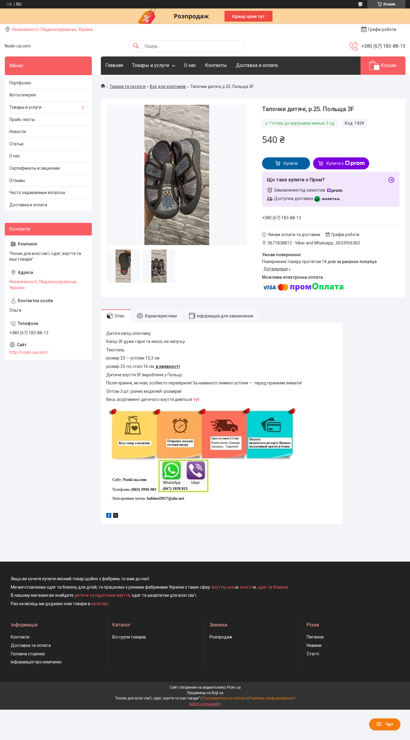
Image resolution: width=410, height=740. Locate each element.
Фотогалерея (22, 94)
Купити (291, 163)
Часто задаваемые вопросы (37, 192)
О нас (190, 65)
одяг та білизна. (273, 587)
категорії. (100, 603)
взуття (218, 587)
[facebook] (108, 516)
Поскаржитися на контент (225, 698)
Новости (17, 131)
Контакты (216, 65)
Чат (389, 724)
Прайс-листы (22, 119)
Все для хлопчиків (168, 86)
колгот (246, 587)
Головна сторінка (28, 653)
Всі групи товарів (129, 637)
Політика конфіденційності (272, 698)
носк (231, 587)
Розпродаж (221, 637)
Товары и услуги (150, 65)
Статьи (16, 143)
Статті (313, 653)
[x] (115, 516)
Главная (114, 65)
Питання (315, 637)
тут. (197, 399)
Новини (314, 645)
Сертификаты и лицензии (34, 168)
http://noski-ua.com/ (28, 352)
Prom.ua (234, 687)
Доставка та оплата (31, 645)
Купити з (335, 163)
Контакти (20, 637)
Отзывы (17, 180)
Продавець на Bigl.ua (205, 693)
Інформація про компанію (36, 662)
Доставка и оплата (257, 65)
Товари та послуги (127, 86)
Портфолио (20, 82)
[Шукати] (136, 46)
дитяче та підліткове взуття (102, 595)
